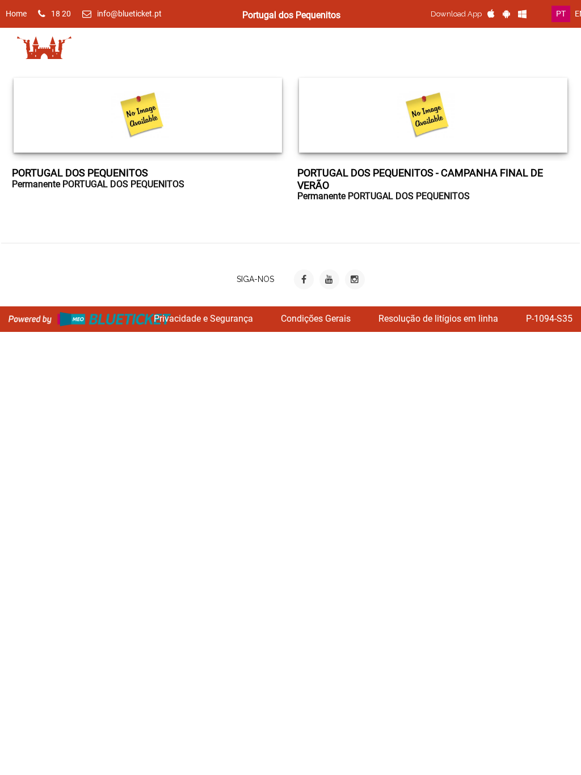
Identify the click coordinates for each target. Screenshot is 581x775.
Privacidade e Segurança (203, 318)
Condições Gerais (316, 318)
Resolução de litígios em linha (438, 318)
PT (561, 13)
